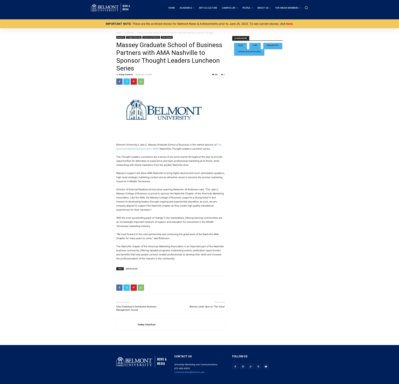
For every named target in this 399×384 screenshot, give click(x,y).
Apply (240, 45)
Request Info (273, 45)
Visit (255, 45)
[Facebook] (119, 81)
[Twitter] (126, 81)
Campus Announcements (249, 51)
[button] (306, 7)
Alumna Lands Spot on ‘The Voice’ (207, 306)
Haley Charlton (126, 74)
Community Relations (151, 37)
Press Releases (167, 37)
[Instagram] (243, 366)
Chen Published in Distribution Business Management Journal (136, 308)
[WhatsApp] (141, 81)
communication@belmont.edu (189, 372)
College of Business (134, 37)
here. (289, 24)
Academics (120, 37)
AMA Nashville (132, 268)
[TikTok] (251, 366)
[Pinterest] (134, 81)
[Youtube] (266, 366)
